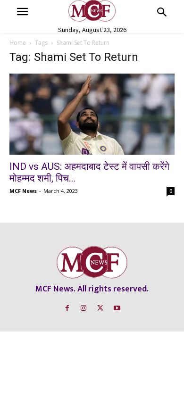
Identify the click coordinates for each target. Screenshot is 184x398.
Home (17, 43)
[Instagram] (84, 308)
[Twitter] (100, 308)
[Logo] (92, 11)
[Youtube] (117, 308)
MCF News (23, 190)
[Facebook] (67, 308)
